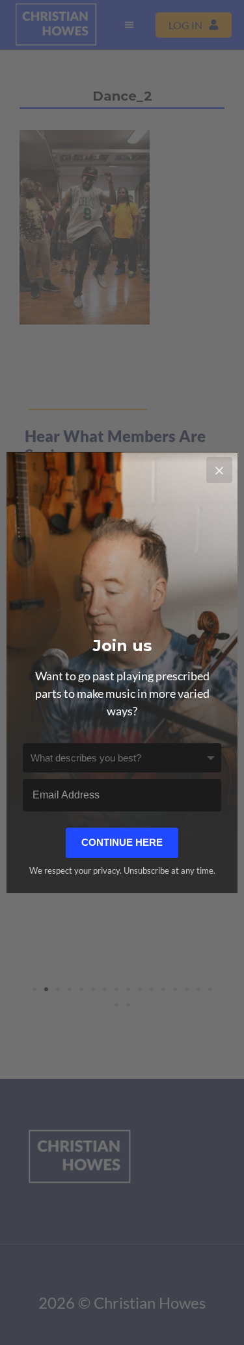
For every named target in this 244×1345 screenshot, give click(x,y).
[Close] (219, 470)
